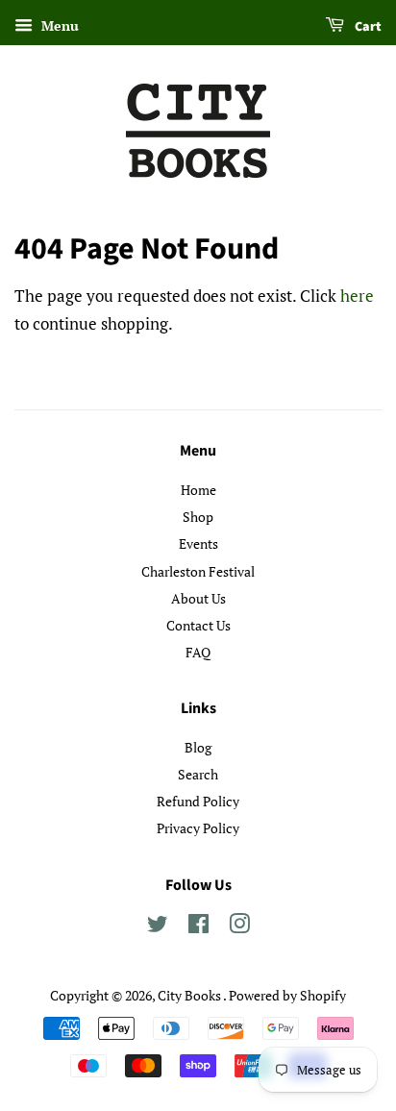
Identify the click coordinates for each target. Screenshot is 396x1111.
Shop (198, 516)
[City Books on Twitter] (157, 927)
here (357, 295)
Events (198, 543)
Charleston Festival (198, 571)
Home (198, 490)
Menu (58, 25)
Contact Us (198, 625)
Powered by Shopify (287, 995)
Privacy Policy (198, 828)
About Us (198, 598)
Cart (367, 27)
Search (198, 774)
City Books (190, 995)
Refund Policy (198, 801)
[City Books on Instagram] (239, 927)
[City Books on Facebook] (198, 927)
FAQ (198, 652)
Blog (198, 747)
